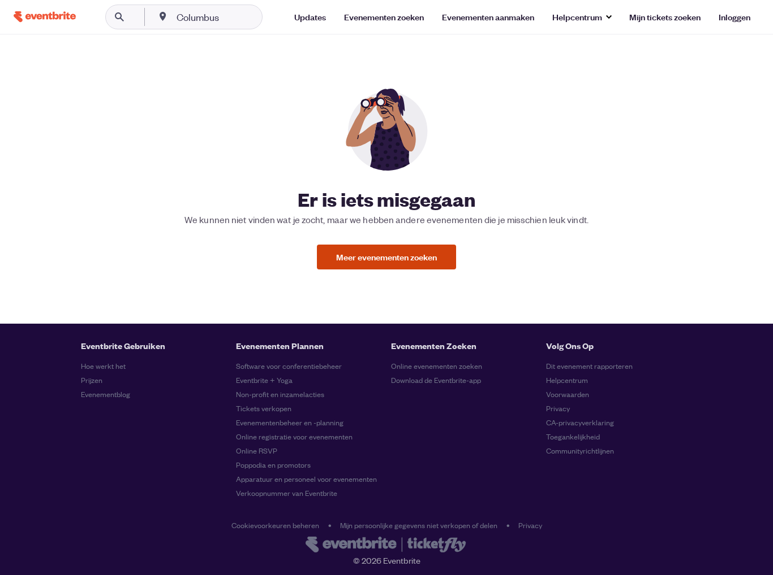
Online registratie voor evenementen (294, 436)
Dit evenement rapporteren (589, 365)
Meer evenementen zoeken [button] (386, 257)
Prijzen (91, 379)
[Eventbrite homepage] (386, 546)
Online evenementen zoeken (436, 365)
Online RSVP (256, 450)
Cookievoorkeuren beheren (275, 525)
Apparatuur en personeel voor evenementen (306, 478)
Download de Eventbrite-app (436, 379)
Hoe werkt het (103, 365)
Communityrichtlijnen (580, 450)
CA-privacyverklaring (580, 422)
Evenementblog (105, 394)
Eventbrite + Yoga (264, 379)
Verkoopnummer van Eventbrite (286, 492)
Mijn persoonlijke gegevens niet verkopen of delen (418, 525)
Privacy (558, 408)
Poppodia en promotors (273, 464)
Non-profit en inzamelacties (280, 394)
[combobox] (234, 17)
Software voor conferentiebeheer (289, 365)
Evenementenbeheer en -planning (289, 422)
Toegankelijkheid (573, 436)
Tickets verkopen (263, 408)
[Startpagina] (45, 16)
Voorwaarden (567, 394)
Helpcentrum (567, 379)
